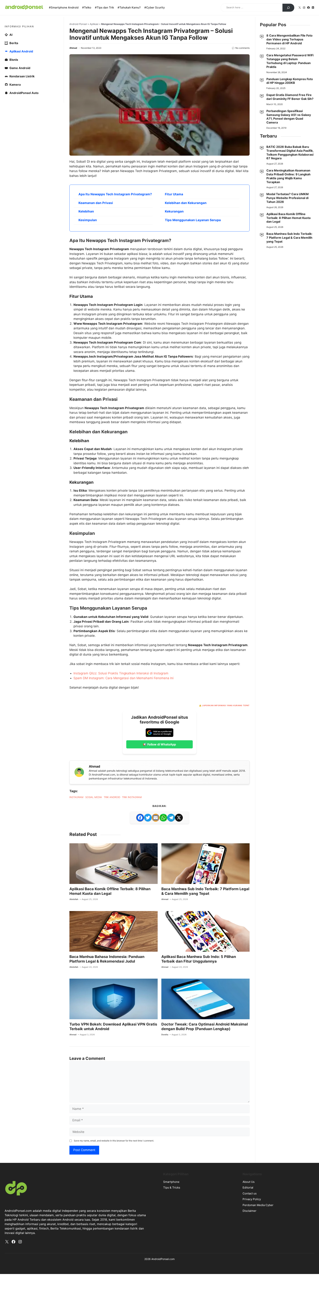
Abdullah (73, 899)
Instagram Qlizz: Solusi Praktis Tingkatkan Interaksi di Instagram (120, 673)
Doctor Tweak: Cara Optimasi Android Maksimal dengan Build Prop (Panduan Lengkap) (204, 1026)
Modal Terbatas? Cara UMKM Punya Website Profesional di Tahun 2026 (287, 198)
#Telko (86, 7)
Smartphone (171, 1182)
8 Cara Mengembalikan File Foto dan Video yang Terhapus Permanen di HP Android (289, 39)
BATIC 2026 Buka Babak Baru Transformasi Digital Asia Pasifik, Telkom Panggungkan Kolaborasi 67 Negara (289, 152)
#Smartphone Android (63, 7)
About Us (249, 1182)
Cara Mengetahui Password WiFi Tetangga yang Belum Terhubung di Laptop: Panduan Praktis (289, 60)
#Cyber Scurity (154, 7)
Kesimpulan (87, 220)
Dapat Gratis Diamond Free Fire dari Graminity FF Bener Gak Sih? (289, 97)
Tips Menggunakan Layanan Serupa (193, 220)
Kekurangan (174, 211)
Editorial (248, 1187)
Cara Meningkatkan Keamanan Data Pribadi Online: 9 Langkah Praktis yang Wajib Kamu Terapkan (288, 176)
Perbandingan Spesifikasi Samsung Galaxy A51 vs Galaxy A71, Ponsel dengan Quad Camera (288, 116)
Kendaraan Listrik (22, 76)
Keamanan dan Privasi (95, 203)
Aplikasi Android (21, 51)
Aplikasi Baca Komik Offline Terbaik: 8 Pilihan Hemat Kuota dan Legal (109, 891)
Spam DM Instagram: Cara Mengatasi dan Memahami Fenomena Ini (123, 678)
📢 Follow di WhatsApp (159, 744)
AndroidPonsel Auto (24, 93)
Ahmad (73, 48)
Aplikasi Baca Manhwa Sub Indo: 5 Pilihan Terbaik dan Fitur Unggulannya (198, 958)
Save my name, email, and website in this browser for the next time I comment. (114, 1140)
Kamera (15, 84)
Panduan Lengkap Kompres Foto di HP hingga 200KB (289, 81)
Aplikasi (94, 24)
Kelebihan (86, 211)
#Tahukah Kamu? (129, 7)
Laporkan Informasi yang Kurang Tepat (226, 705)
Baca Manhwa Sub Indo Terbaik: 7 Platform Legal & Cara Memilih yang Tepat (205, 891)
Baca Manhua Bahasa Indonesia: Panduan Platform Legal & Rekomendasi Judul (106, 958)
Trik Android (112, 797)
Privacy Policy (252, 1199)
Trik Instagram (132, 797)
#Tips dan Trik (104, 7)
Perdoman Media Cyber (258, 1205)
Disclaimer (249, 1211)
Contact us (250, 1193)
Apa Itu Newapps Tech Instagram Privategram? (115, 194)
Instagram (76, 797)
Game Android (19, 68)
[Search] (288, 8)
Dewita (164, 1034)
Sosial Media (93, 797)
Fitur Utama (174, 194)
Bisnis (13, 59)
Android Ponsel (78, 24)
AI (10, 35)
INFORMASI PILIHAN (19, 26)
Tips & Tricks (171, 1187)
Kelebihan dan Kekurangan (186, 203)
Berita (13, 43)
